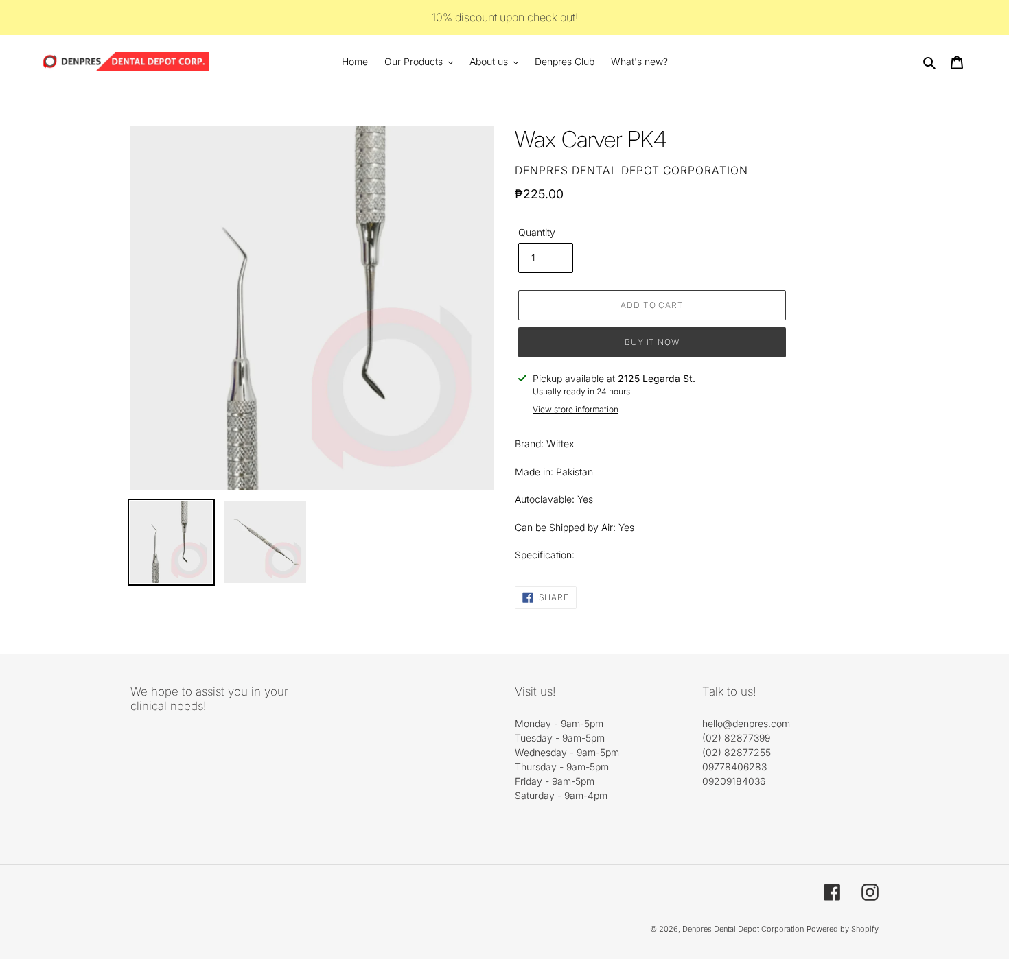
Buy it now (652, 342)
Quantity (536, 232)
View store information (575, 409)
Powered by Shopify (843, 929)
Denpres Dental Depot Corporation (743, 929)
